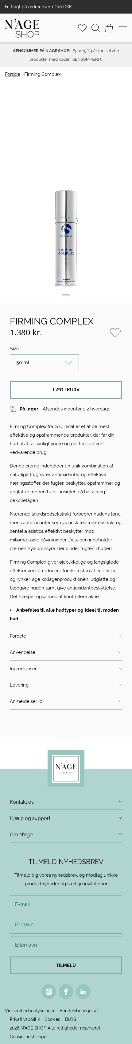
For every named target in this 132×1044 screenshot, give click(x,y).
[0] (109, 28)
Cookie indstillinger (29, 1036)
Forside (12, 74)
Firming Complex (42, 74)
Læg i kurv (66, 389)
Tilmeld (66, 965)
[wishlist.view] (82, 28)
